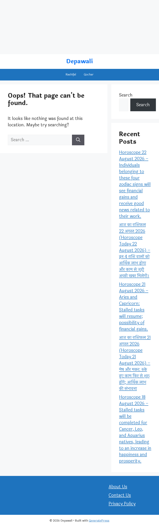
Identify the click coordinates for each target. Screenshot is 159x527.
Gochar (89, 74)
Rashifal (71, 74)
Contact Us (120, 495)
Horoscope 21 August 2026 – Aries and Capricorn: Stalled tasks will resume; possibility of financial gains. (133, 306)
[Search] (78, 140)
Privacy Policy (122, 503)
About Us (118, 486)
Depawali (79, 61)
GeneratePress (99, 520)
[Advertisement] (79, 27)
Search (125, 95)
